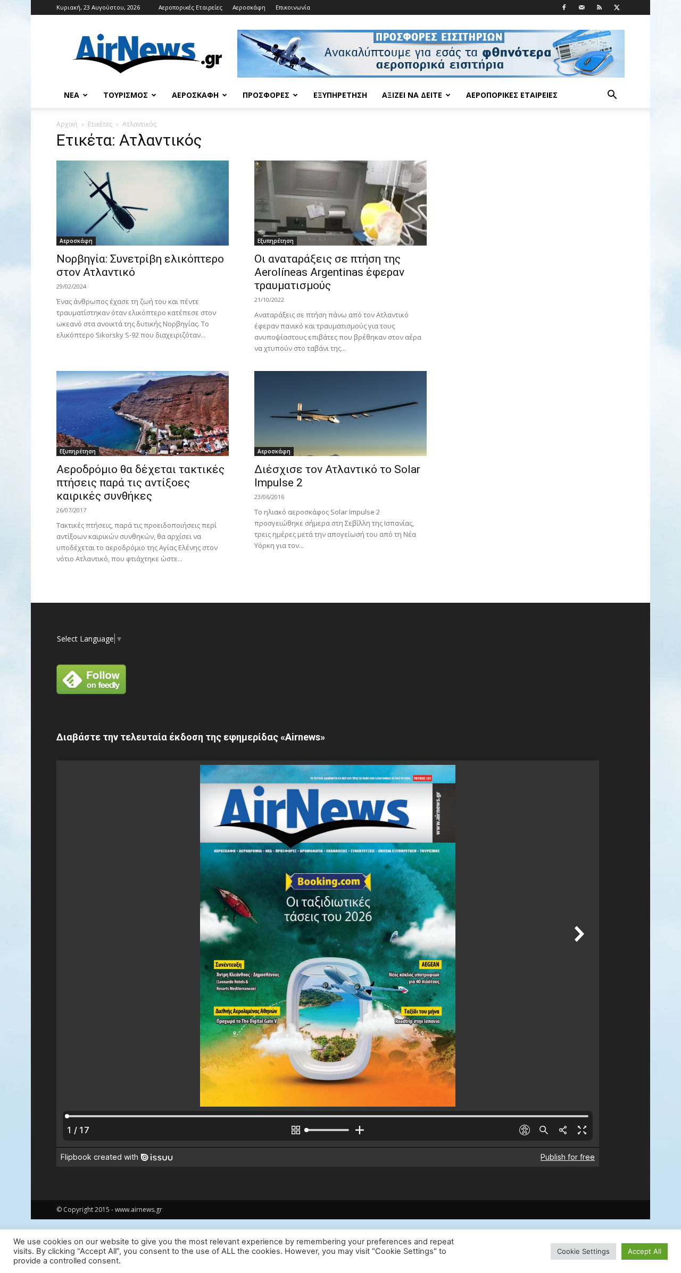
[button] (612, 96)
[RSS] (599, 7)
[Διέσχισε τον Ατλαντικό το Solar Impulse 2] (340, 413)
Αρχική (67, 124)
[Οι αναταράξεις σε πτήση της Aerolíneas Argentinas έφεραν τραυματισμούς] (340, 203)
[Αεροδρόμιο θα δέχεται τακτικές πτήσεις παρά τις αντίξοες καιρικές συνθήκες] (142, 413)
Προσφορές (266, 95)
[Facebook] (564, 7)
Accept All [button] (644, 1251)
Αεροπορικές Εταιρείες (190, 7)
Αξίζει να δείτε (412, 95)
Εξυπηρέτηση (340, 95)
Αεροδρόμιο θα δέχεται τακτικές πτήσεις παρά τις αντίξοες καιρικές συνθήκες (140, 482)
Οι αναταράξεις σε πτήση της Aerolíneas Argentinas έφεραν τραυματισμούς (329, 272)
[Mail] (581, 7)
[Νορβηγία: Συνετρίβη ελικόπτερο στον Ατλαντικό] (142, 203)
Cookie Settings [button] (583, 1251)
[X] (617, 7)
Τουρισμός (125, 95)
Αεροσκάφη (248, 7)
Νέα (71, 95)
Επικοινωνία (293, 7)
